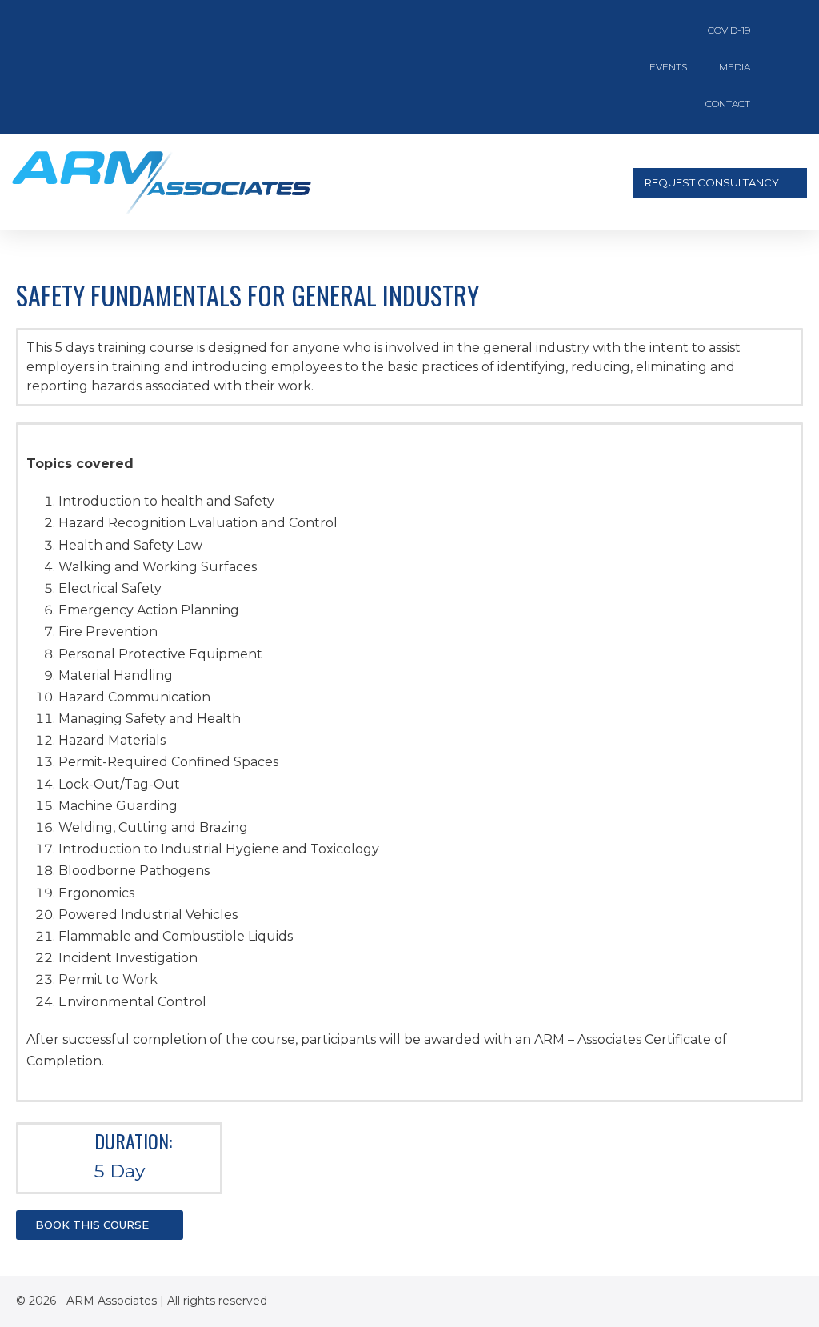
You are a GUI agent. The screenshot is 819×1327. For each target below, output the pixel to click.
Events (668, 67)
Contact (727, 104)
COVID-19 (729, 30)
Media (734, 67)
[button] (517, 183)
